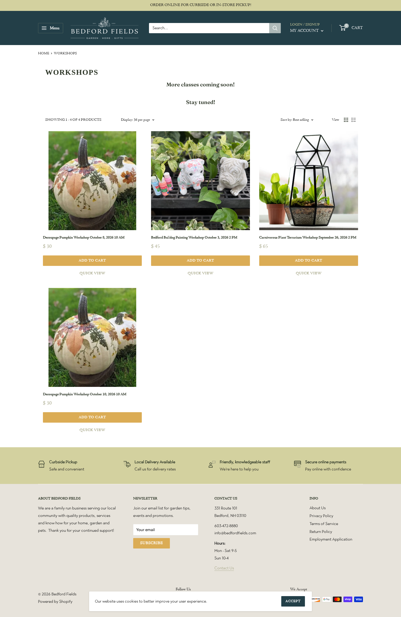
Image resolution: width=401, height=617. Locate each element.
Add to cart (92, 260)
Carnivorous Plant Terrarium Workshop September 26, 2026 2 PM (307, 237)
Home (43, 53)
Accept (293, 601)
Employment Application (331, 539)
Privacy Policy (321, 515)
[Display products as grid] (346, 120)
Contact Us (224, 568)
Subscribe (151, 543)
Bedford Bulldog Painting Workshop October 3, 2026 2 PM (194, 237)
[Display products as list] (354, 120)
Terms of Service (324, 523)
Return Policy (321, 531)
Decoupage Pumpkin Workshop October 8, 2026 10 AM (83, 237)
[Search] (275, 28)
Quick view (92, 273)
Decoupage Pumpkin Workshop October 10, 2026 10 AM (84, 394)
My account (305, 30)
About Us (318, 508)
